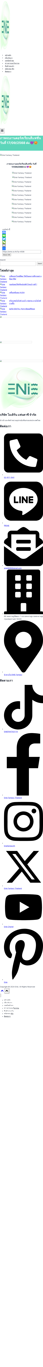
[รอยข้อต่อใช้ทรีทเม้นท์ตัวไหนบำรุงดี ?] (4, 287)
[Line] (21, 235)
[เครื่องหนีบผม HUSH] (4, 295)
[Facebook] (21, 232)
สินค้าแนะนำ (9, 66)
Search (3, 260)
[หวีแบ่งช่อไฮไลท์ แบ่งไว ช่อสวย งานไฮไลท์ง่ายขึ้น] (4, 303)
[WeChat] (21, 242)
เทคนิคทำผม (9, 61)
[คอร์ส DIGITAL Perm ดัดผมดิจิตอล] (4, 312)
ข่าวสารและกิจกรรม (12, 63)
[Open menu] (2, 131)
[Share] (21, 248)
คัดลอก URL (6, 255)
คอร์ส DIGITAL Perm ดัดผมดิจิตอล (22, 309)
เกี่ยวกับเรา (9, 58)
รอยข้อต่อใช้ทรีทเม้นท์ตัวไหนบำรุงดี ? (23, 284)
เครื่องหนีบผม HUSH (17, 293)
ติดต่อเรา (8, 71)
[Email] (21, 245)
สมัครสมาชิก (9, 69)
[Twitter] (21, 238)
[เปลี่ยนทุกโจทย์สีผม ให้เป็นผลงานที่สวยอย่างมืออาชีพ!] (4, 279)
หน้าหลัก (8, 55)
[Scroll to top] (2, 991)
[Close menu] (0, 995)
